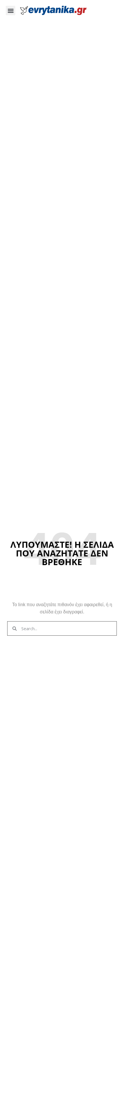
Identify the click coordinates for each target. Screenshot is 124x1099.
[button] (10, 10)
